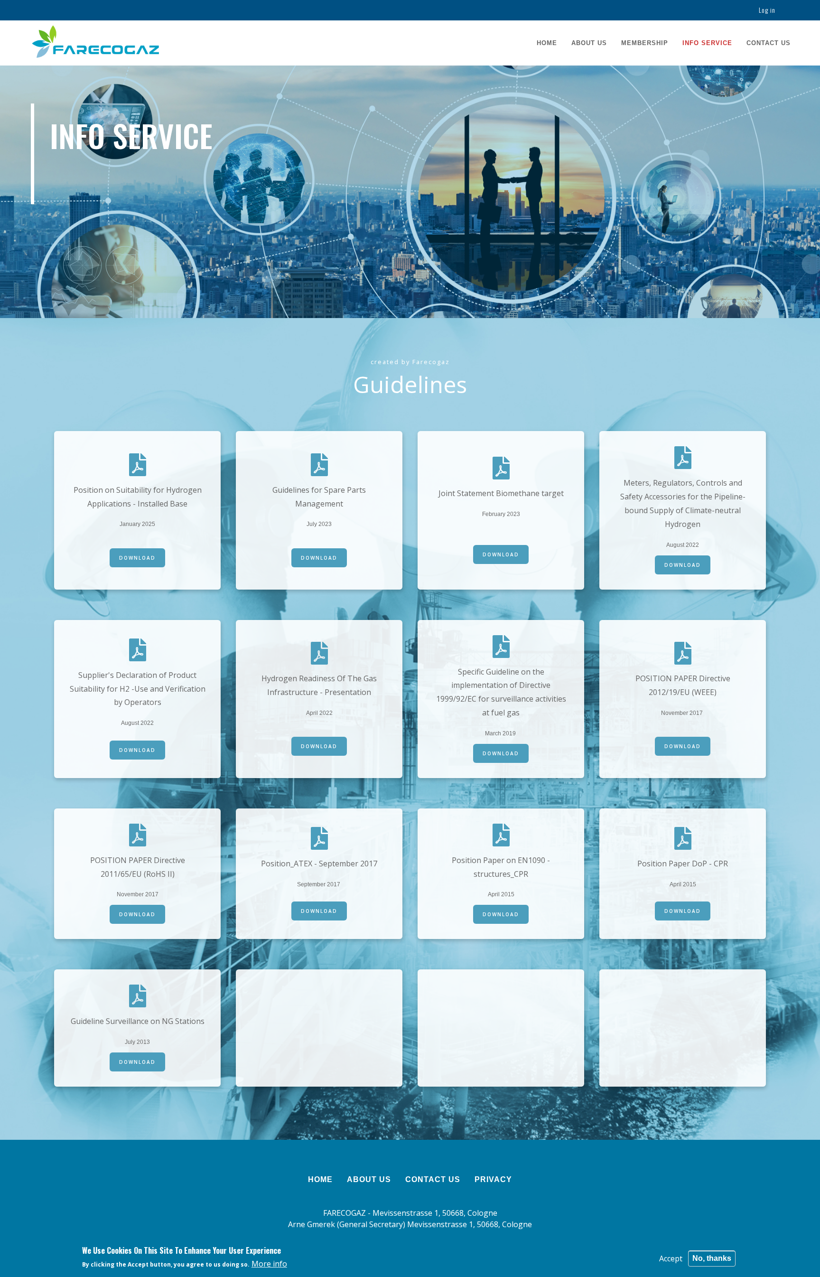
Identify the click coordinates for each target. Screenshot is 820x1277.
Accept (670, 1258)
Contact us (768, 43)
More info (269, 1263)
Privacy (493, 1179)
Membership (644, 43)
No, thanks (711, 1258)
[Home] (95, 41)
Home (547, 43)
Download (137, 557)
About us (589, 43)
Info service (707, 43)
